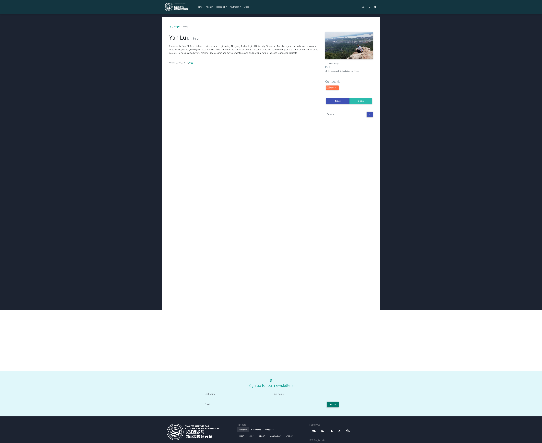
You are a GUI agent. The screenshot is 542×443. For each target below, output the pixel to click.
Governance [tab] (256, 430)
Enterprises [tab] (269, 430)
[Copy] (332, 87)
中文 (191, 63)
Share (338, 101)
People (177, 27)
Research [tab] (243, 430)
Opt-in (333, 404)
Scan (362, 101)
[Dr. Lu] (349, 46)
